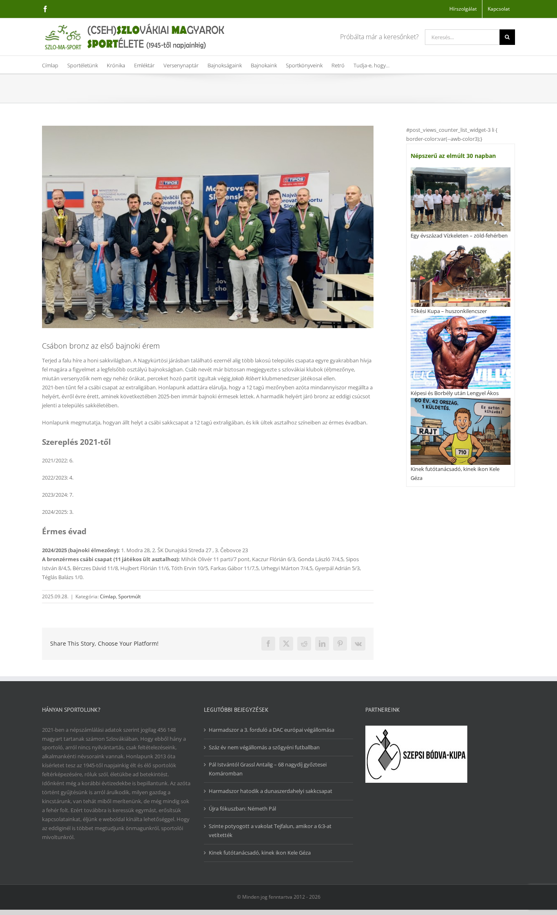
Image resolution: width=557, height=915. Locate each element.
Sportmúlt (129, 596)
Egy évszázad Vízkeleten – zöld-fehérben (459, 235)
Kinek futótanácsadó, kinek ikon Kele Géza (260, 852)
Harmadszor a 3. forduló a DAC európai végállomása (271, 729)
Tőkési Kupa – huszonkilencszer (449, 311)
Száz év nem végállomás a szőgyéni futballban (264, 747)
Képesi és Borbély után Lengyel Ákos (455, 393)
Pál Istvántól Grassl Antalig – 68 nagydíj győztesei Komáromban (268, 769)
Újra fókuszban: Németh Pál (242, 808)
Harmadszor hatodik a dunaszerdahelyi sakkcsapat (270, 791)
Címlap (108, 596)
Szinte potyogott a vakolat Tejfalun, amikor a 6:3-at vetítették (270, 830)
